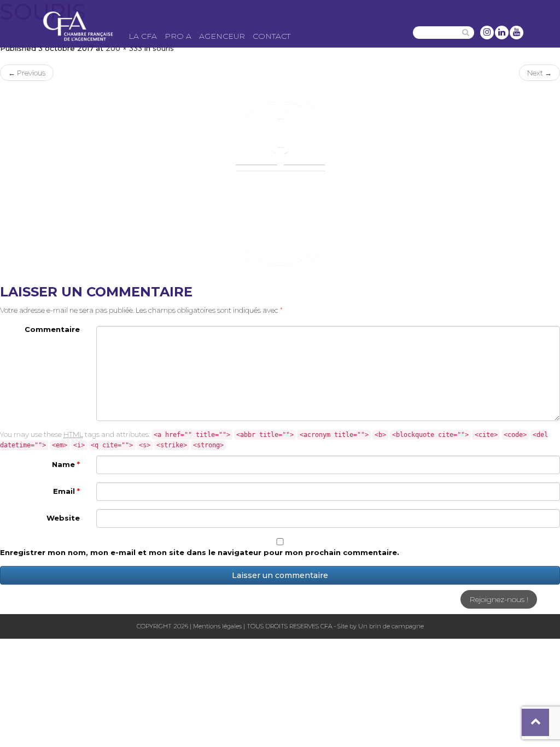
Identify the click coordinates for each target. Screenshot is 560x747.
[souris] (280, 183)
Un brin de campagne (390, 626)
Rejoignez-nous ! (498, 599)
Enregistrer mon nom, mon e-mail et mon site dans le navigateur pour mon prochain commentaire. (199, 552)
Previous (26, 72)
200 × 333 (124, 48)
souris (163, 48)
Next (539, 72)
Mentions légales (217, 626)
